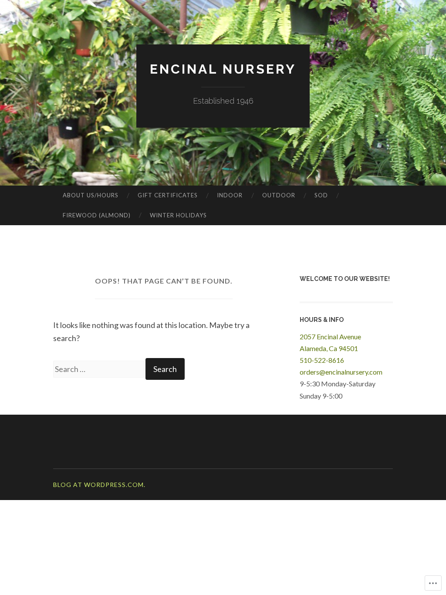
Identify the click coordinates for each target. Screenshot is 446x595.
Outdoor (278, 195)
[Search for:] (99, 369)
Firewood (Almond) (97, 215)
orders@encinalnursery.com (341, 372)
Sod (321, 195)
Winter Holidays (178, 215)
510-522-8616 (322, 360)
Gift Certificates (168, 195)
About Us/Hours (90, 195)
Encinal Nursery (223, 69)
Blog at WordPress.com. (99, 484)
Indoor (230, 195)
